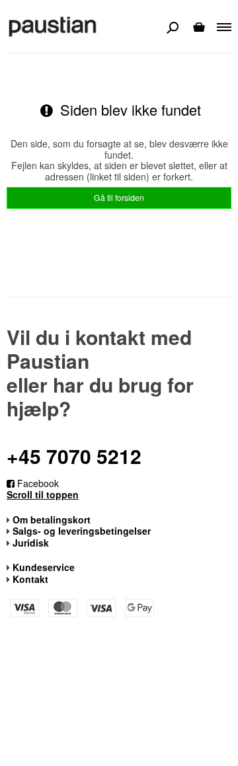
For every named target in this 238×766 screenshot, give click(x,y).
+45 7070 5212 (74, 455)
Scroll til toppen (43, 495)
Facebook (37, 483)
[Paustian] (53, 25)
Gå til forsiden (119, 197)
